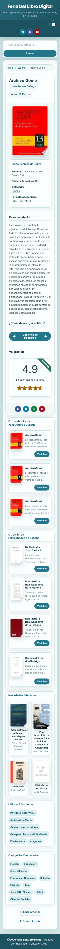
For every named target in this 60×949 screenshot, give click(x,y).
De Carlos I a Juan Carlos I (33, 549)
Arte (27, 885)
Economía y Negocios (22, 878)
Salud (39, 892)
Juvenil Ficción (19, 871)
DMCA (45, 943)
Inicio (10, 67)
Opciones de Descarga (30, 336)
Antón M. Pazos (20, 94)
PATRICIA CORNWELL (22, 813)
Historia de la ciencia (41, 787)
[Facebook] (30, 32)
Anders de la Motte (21, 820)
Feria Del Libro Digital (30, 6)
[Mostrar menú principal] (53, 24)
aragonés (35, 841)
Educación (30, 863)
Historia (14, 885)
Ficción (14, 863)
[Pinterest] (37, 32)
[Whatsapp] (34, 409)
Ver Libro (42, 454)
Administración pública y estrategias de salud (19, 734)
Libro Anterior (31, 911)
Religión (45, 878)
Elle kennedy (17, 841)
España (22, 67)
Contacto (34, 943)
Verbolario (18, 786)
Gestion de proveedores (24, 827)
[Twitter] (23, 32)
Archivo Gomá (33, 435)
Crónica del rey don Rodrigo (34, 659)
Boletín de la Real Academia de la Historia (34, 584)
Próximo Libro (28, 921)
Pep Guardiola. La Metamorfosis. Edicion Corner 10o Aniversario (42, 740)
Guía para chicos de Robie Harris (28, 834)
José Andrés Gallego (23, 86)
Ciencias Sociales (20, 899)
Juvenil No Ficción (20, 892)
